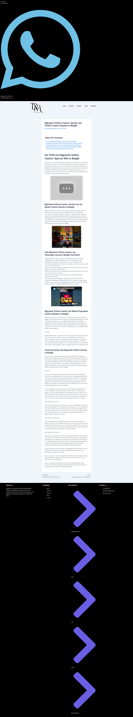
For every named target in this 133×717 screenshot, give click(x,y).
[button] (79, 106)
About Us (71, 106)
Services (79, 106)
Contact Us (93, 106)
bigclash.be (65, 282)
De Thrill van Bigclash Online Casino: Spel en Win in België (61, 141)
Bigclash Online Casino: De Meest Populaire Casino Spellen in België (64, 146)
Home (64, 106)
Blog (86, 106)
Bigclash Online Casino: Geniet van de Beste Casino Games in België (64, 143)
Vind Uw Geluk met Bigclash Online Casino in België (59, 148)
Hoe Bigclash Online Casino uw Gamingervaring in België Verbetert (63, 145)
